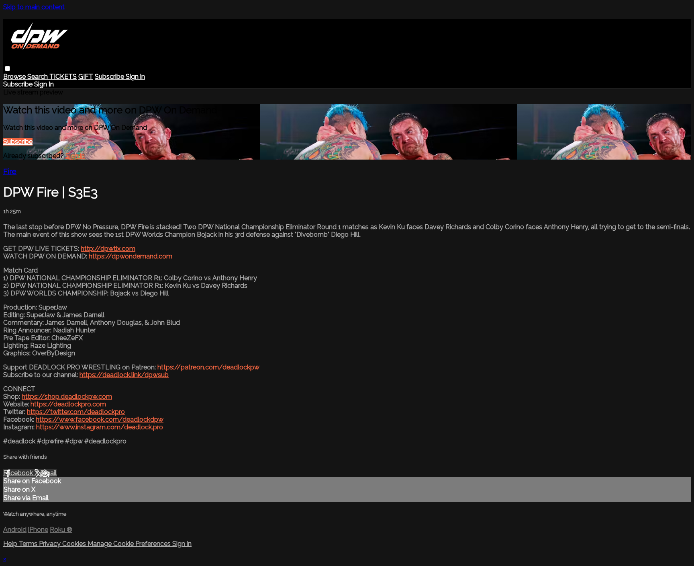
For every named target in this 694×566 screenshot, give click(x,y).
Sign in (135, 76)
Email (48, 473)
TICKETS (63, 76)
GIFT (85, 76)
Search (38, 76)
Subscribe (18, 142)
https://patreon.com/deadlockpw (208, 367)
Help (11, 544)
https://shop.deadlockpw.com (67, 396)
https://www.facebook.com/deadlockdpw (99, 419)
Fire (9, 171)
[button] (7, 68)
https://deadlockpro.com (68, 404)
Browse (15, 76)
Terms (29, 544)
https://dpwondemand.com (130, 256)
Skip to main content (34, 7)
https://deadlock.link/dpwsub (124, 375)
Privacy (50, 544)
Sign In (44, 84)
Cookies (75, 544)
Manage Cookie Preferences (130, 544)
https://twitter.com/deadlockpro (76, 412)
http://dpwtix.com (108, 248)
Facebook (19, 473)
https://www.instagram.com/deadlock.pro (99, 427)
